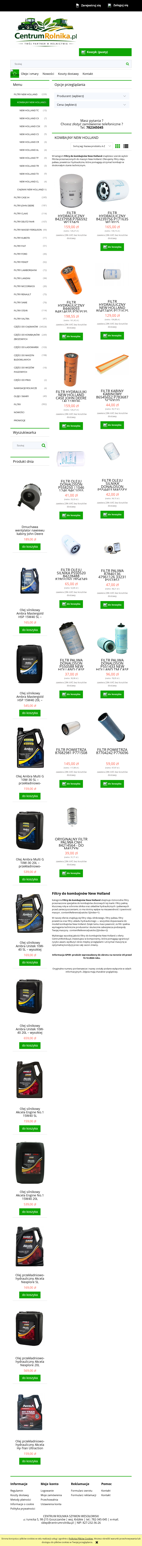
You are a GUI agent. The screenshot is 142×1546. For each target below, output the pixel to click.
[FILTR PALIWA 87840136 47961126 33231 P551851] (112, 548)
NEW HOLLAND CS (29, 134)
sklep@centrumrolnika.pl (57, 1523)
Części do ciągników (26, 326)
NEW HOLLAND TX (29, 173)
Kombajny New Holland (31, 102)
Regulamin (16, 1490)
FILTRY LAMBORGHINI (25, 270)
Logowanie (47, 1490)
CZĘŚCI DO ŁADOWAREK (26, 347)
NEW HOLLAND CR (29, 142)
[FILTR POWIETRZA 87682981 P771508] (71, 727)
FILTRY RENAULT (22, 294)
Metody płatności (20, 1499)
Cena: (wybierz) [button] (67, 105)
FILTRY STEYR (21, 310)
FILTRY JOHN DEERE (24, 205)
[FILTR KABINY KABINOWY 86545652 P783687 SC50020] (112, 369)
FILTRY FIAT (20, 246)
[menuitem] (30, 73)
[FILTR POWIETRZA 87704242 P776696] (112, 727)
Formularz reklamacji (83, 1495)
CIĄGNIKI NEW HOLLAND (30, 189)
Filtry (17, 404)
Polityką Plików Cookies (81, 1538)
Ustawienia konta (51, 1504)
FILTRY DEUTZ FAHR (24, 221)
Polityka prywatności (22, 1508)
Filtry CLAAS (21, 213)
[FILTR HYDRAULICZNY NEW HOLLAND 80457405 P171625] (112, 279)
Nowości (19, 412)
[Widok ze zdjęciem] (117, 146)
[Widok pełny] (125, 146)
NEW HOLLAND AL (29, 149)
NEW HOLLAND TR (29, 165)
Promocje (19, 420)
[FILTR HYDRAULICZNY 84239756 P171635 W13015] (112, 191)
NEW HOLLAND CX (29, 118)
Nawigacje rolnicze (25, 388)
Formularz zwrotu (81, 1490)
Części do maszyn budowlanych (24, 357)
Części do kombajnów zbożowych (27, 337)
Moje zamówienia (51, 1495)
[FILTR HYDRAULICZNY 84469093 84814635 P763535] (71, 280)
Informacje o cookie (22, 1504)
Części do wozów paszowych (24, 369)
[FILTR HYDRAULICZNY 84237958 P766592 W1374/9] (71, 191)
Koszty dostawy (19, 1495)
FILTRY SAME (20, 302)
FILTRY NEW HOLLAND (25, 94)
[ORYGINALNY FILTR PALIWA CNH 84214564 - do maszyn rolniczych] (71, 817)
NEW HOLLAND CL (29, 181)
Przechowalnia (49, 1499)
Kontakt (105, 1490)
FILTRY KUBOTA (22, 237)
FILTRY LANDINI (22, 278)
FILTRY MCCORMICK (24, 286)
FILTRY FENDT (21, 262)
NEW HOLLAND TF (29, 157)
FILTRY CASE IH (21, 197)
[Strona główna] (45, 30)
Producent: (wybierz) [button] (70, 96)
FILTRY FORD (20, 253)
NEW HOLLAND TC (29, 110)
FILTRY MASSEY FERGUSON (28, 229)
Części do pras (22, 380)
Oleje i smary (21, 396)
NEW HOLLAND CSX (30, 126)
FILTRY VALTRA (21, 318)
